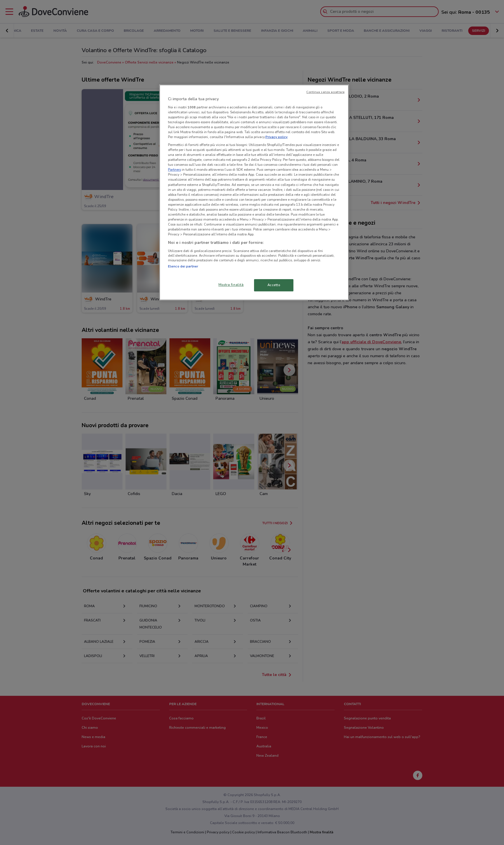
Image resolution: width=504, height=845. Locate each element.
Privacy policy (276, 137)
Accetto (273, 285)
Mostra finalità (231, 284)
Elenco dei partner (183, 266)
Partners (174, 169)
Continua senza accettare (325, 92)
